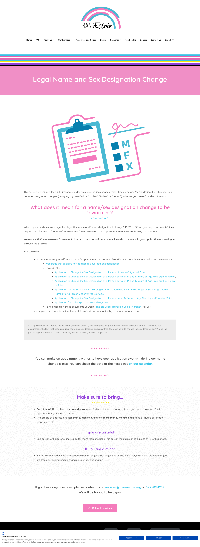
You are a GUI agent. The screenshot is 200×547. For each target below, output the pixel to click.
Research (114, 40)
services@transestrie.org (123, 487)
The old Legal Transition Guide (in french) (119, 306)
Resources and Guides (86, 40)
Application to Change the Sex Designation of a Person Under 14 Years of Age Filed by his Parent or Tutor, (114, 298)
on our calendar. (141, 364)
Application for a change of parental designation (82, 302)
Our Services (64, 40)
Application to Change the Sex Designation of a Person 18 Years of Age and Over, (100, 272)
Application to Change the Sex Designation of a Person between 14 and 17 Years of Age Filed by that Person (115, 276)
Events (103, 40)
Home (29, 40)
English (168, 40)
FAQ (38, 40)
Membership (130, 40)
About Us (48, 40)
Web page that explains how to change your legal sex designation (82, 263)
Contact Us (156, 40)
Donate (143, 40)
